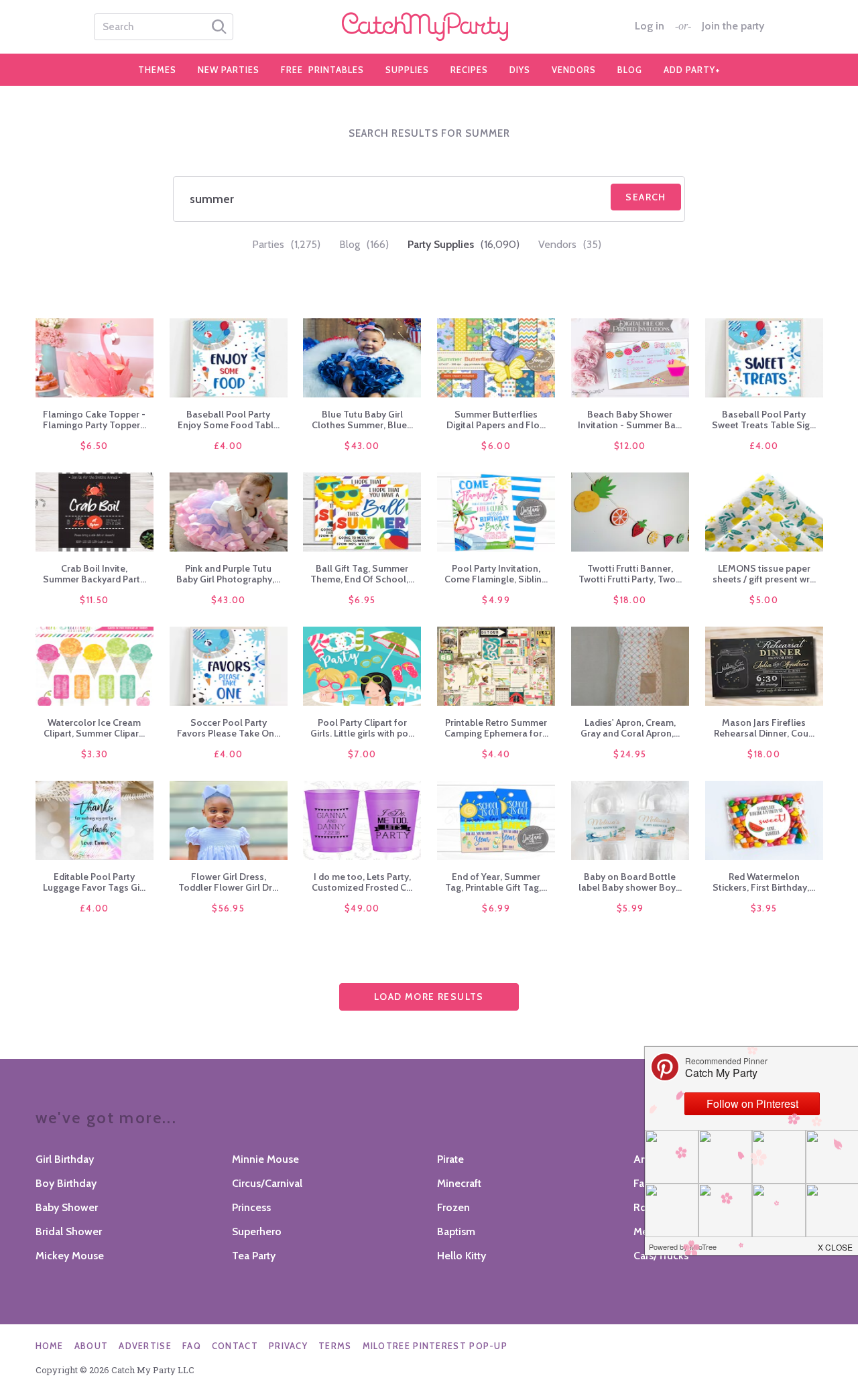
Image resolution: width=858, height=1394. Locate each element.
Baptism (456, 1231)
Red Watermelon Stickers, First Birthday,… (764, 882)
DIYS (519, 69)
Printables (322, 69)
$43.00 (362, 445)
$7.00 (362, 754)
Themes (157, 69)
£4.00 (228, 445)
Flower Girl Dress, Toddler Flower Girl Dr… (228, 882)
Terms (335, 1345)
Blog (629, 69)
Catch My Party (429, 26)
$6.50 (94, 445)
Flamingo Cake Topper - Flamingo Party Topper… (94, 419)
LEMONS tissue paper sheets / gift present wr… (764, 573)
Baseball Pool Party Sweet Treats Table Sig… (764, 419)
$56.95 (228, 908)
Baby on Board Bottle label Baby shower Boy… (630, 882)
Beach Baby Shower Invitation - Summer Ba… (630, 419)
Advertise (145, 1345)
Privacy (288, 1345)
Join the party (733, 26)
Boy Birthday (66, 1183)
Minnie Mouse (265, 1159)
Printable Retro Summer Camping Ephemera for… (496, 727)
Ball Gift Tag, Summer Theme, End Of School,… (362, 573)
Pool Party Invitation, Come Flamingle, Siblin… (496, 573)
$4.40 (496, 754)
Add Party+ (692, 69)
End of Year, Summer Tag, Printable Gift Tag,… (496, 882)
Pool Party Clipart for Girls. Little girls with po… (362, 727)
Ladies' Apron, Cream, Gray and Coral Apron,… (630, 727)
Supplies (407, 69)
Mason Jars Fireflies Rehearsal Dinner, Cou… (764, 727)
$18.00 (629, 599)
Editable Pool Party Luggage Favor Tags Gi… (94, 882)
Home (50, 1345)
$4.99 (496, 599)
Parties (286, 244)
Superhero (257, 1231)
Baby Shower (67, 1207)
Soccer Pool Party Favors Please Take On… (228, 727)
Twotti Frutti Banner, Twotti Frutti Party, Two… (630, 573)
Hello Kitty (461, 1255)
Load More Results (429, 997)
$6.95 (362, 599)
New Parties (228, 69)
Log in (649, 26)
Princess (251, 1207)
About (91, 1345)
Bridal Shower (69, 1231)
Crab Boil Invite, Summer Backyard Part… (94, 573)
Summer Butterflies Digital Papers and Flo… (496, 419)
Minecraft (459, 1183)
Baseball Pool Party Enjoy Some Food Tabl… (229, 419)
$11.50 (94, 599)
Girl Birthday (65, 1159)
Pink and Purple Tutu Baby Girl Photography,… (228, 573)
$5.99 (630, 908)
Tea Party (253, 1255)
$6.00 (496, 445)
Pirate (450, 1159)
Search (645, 197)
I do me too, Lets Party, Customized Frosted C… (362, 882)
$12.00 (630, 445)
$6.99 (496, 908)
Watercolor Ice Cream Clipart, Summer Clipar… (94, 727)
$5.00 (763, 599)
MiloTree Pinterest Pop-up (435, 1345)
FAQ (191, 1345)
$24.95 (629, 754)
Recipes (469, 69)
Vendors (574, 69)
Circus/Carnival (267, 1183)
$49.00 (362, 908)
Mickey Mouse (70, 1255)
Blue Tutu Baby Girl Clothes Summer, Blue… (362, 419)
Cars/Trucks (660, 1255)
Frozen (453, 1207)
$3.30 (95, 754)
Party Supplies (463, 244)
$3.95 (764, 908)
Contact (235, 1345)
